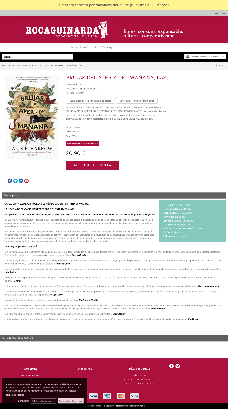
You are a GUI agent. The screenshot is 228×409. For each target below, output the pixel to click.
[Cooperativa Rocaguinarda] (114, 29)
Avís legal (139, 375)
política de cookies (15, 395)
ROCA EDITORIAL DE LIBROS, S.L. (82, 89)
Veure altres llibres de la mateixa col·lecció (90, 101)
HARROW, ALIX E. (74, 84)
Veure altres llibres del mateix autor (137, 101)
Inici (95, 47)
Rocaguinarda (80, 47)
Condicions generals (139, 379)
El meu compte (219, 13)
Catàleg (107, 47)
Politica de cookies (139, 383)
